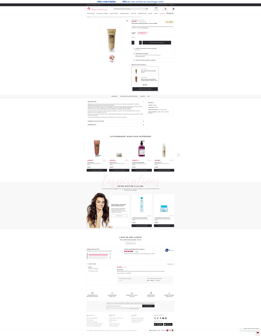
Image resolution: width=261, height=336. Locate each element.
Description (114, 96)
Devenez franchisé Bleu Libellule (94, 324)
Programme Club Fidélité (137, 318)
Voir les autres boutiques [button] (140, 56)
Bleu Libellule (94, 16)
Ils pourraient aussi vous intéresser (129, 96)
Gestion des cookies (117, 330)
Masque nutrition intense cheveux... (117, 163)
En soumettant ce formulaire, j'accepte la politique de (124, 308)
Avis (149, 96)
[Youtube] (163, 319)
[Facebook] (160, 319)
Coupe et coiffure (114, 13)
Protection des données (109, 330)
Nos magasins (90, 320)
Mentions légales (90, 330)
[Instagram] (155, 319)
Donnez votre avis (142, 21)
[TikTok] (158, 319)
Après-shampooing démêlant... (94, 163)
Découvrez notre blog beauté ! (94, 325)
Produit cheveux (91, 13)
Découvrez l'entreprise (92, 318)
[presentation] (178, 155)
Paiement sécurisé (113, 325)
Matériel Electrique (124, 13)
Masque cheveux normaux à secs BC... (163, 218)
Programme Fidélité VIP (137, 320)
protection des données (134, 308)
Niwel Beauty (135, 20)
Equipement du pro (142, 13)
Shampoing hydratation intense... (139, 163)
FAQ (110, 322)
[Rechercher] (147, 9)
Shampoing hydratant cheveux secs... (140, 218)
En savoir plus (145, 27)
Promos (156, 13)
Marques (150, 13)
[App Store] (168, 325)
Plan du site (134, 330)
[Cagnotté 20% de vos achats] (130, 1)
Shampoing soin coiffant (108, 16)
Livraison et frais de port (114, 324)
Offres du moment (136, 322)
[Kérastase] (170, 14)
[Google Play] (158, 325)
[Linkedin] (166, 319)
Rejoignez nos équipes (92, 322)
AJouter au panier (157, 42)
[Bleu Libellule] (97, 9)
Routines (142, 96)
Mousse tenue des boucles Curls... (162, 163)
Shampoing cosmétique (122, 16)
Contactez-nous (113, 320)
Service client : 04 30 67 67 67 (116, 318)
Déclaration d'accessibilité (126, 330)
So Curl (154, 105)
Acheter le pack (145, 89)
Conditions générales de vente (99, 330)
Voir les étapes (119, 215)
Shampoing (115, 16)
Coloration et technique (102, 13)
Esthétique (133, 13)
